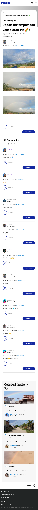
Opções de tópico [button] (32, 17)
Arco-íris (12, 406)
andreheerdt (13, 414)
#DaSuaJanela (20, 45)
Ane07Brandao (14, 474)
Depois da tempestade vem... (17, 436)
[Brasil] (5, 3)
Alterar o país (6, 504)
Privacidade (5, 498)
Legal (3, 501)
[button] (32, 41)
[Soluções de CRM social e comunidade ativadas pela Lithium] (31, 485)
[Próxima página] (18, 144)
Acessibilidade (6, 491)
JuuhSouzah (13, 445)
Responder (28, 167)
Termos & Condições (8, 494)
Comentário (28, 132)
